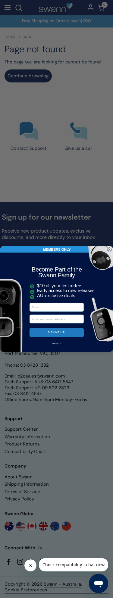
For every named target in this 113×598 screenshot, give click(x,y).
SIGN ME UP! (56, 332)
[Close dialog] (109, 250)
